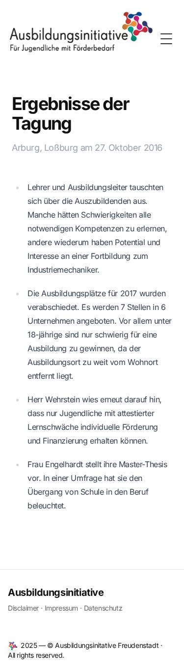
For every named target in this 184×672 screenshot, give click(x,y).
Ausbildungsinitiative (56, 592)
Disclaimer (23, 608)
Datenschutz (103, 608)
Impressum (61, 608)
